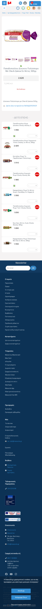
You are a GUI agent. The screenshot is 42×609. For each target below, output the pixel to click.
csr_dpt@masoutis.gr (14, 441)
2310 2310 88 (11, 488)
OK (33, 268)
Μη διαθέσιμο (21, 89)
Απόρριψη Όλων (21, 597)
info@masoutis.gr (13, 544)
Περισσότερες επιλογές (20, 605)
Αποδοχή (21, 591)
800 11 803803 (12, 558)
